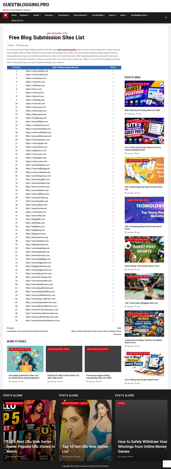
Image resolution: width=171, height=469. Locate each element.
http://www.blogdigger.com (38, 259)
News (123, 15)
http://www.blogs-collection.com (40, 299)
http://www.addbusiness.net (38, 136)
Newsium (93, 466)
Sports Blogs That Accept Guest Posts (142, 266)
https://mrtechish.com (36, 212)
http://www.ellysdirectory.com (39, 284)
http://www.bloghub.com (37, 241)
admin (12, 45)
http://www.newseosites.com (39, 281)
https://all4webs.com (35, 85)
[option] (29, 431)
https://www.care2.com (36, 161)
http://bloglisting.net (35, 230)
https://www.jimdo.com (36, 147)
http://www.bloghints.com (38, 165)
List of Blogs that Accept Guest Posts (141, 380)
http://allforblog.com (35, 223)
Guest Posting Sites (138, 84)
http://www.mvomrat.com (38, 187)
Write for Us (17, 20)
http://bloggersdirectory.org (38, 266)
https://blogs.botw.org (36, 114)
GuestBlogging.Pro (26, 4)
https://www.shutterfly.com (38, 129)
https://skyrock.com (35, 96)
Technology (63, 15)
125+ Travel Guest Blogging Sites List (141, 303)
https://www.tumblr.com (37, 75)
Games (126, 403)
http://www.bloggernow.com (39, 270)
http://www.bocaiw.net (36, 208)
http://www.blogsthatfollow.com (40, 292)
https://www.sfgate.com (37, 143)
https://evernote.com (35, 104)
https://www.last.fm (35, 93)
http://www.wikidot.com (37, 122)
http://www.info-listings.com (39, 277)
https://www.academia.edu (38, 172)
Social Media (97, 15)
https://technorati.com (36, 111)
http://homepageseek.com (38, 252)
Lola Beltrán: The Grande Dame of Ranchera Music (27, 329)
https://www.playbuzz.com (38, 140)
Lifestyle (48, 15)
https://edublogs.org (35, 100)
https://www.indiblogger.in (38, 169)
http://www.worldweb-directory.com (42, 317)
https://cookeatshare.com (37, 125)
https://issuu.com (34, 89)
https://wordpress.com (36, 78)
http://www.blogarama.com (38, 176)
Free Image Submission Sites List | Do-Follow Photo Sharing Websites (24, 376)
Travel (73, 403)
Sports (112, 15)
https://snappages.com (36, 158)
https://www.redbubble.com (38, 132)
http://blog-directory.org (37, 237)
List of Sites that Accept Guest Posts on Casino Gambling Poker (143, 148)
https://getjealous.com (36, 151)
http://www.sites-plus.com (38, 255)
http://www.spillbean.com (37, 194)
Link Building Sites (139, 15)
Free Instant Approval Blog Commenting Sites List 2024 (98, 376)
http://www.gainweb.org (37, 198)
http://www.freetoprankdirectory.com (43, 321)
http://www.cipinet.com (36, 205)
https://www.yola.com (36, 107)
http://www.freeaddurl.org (38, 183)
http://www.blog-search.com (39, 274)
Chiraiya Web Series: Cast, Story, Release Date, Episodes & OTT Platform (28, 446)
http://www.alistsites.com (37, 190)
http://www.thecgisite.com (38, 179)
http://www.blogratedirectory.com (41, 302)
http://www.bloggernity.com (38, 263)
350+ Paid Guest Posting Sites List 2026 (142, 110)
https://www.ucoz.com (36, 154)
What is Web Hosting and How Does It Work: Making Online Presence (96, 331)
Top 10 (65, 403)
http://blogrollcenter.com (37, 245)
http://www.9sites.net (35, 216)
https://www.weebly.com (37, 71)
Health (36, 15)
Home (14, 15)
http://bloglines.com (35, 227)
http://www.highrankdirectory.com (41, 306)
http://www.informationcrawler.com (42, 313)
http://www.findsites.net (37, 201)
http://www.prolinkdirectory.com (40, 295)
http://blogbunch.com (36, 234)
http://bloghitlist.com (35, 219)
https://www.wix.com (35, 82)
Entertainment (80, 15)
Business (24, 15)
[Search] (166, 17)
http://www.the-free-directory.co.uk (42, 310)
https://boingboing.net (36, 118)
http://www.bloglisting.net (38, 248)
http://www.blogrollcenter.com (39, 288)
